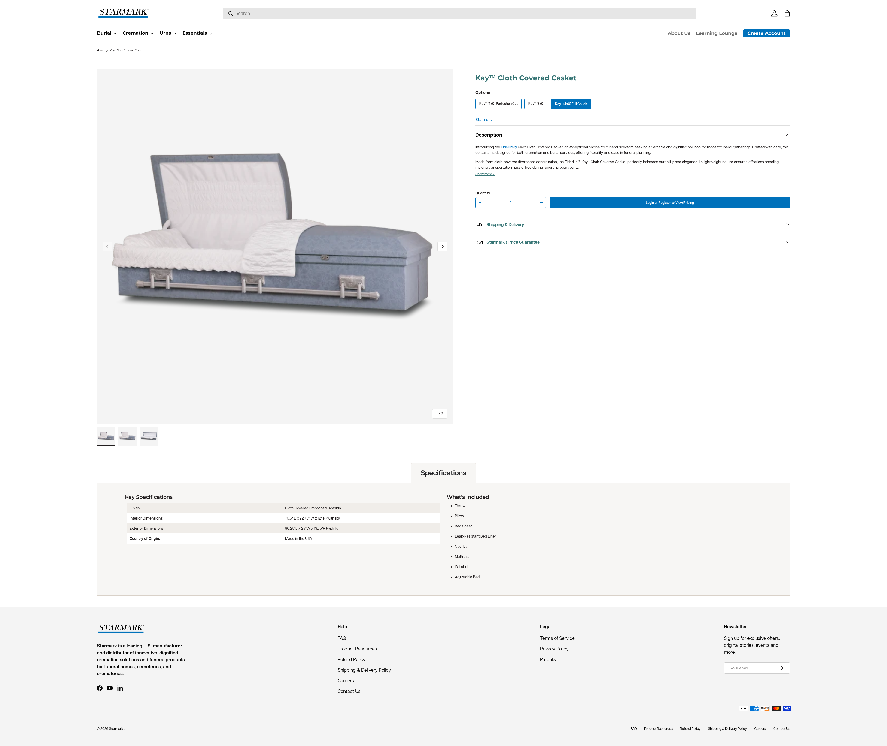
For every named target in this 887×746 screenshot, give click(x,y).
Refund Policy (351, 659)
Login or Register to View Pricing (670, 202)
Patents (548, 659)
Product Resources (357, 649)
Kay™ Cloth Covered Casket (126, 50)
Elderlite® (509, 147)
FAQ (342, 638)
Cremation (135, 33)
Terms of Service (557, 638)
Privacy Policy (554, 649)
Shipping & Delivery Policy (364, 670)
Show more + (485, 174)
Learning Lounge (717, 33)
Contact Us (349, 691)
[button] (787, 13)
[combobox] (459, 13)
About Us (679, 33)
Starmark (483, 119)
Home (100, 50)
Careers (346, 681)
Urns (165, 33)
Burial (104, 33)
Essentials (194, 33)
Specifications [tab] (443, 473)
